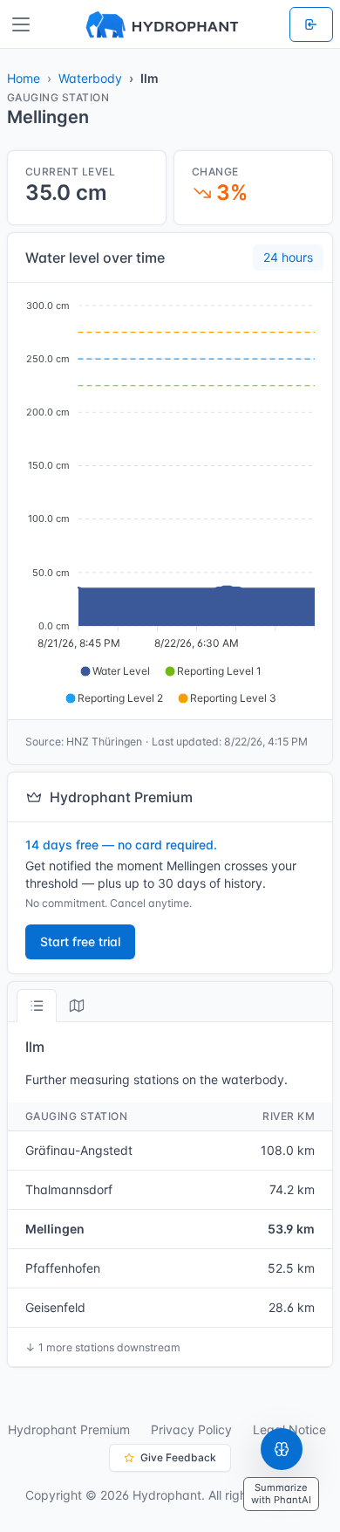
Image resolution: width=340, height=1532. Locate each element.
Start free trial (80, 941)
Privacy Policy (191, 1429)
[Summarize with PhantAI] (282, 1449)
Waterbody (90, 78)
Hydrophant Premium (69, 1429)
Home (23, 78)
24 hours (288, 257)
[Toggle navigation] (21, 24)
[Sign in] (311, 24)
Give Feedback (178, 1457)
